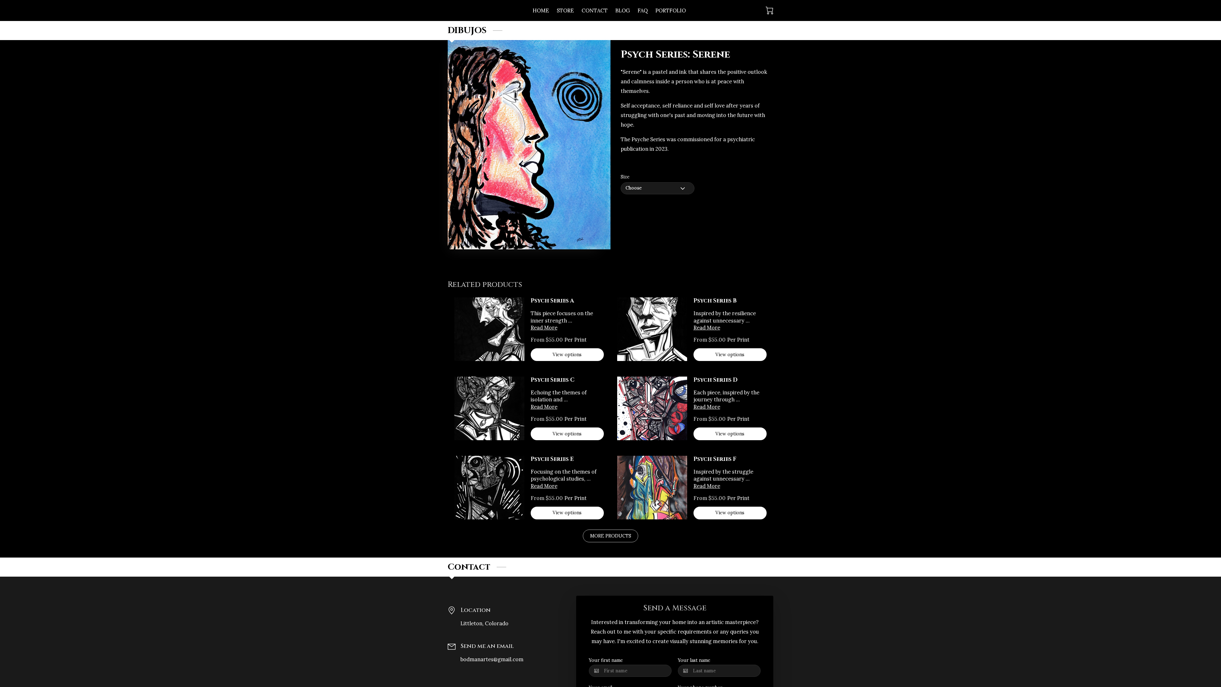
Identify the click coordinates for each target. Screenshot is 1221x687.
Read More (544, 327)
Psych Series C (553, 380)
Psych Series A (552, 301)
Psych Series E (552, 459)
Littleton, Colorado (484, 623)
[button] (657, 188)
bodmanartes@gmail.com (491, 659)
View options (567, 354)
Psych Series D (715, 380)
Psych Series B (715, 301)
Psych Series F (714, 459)
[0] (769, 10)
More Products (610, 536)
